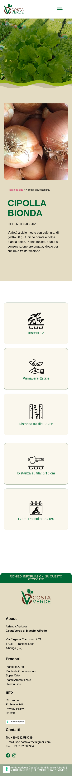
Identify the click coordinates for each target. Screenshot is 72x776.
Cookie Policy (17, 721)
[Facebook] (8, 755)
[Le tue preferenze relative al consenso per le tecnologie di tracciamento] (6, 769)
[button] (60, 9)
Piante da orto (15, 189)
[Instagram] (14, 755)
